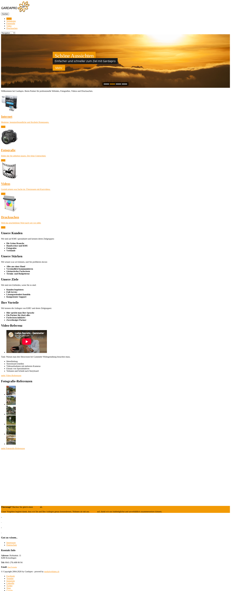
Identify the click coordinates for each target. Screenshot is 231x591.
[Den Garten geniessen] (11, 394)
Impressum (11, 542)
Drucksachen (12, 28)
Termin (36, 507)
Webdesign (11, 21)
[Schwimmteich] (11, 404)
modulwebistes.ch (51, 571)
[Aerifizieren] (11, 424)
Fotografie (10, 23)
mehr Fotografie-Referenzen (13, 448)
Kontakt (93, 511)
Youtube (10, 578)
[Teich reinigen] (11, 434)
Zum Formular (12, 567)
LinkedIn (10, 583)
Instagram (10, 581)
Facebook (10, 576)
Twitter (9, 586)
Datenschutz (11, 545)
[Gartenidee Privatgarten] (11, 444)
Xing (8, 588)
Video (8, 26)
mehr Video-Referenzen (11, 375)
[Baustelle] (11, 414)
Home (9, 19)
